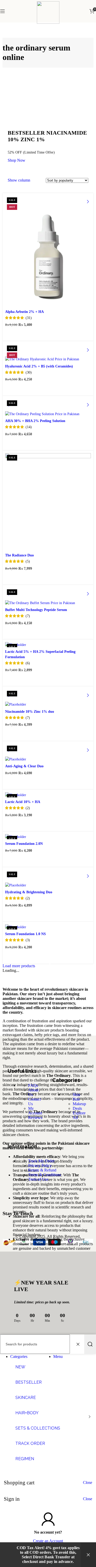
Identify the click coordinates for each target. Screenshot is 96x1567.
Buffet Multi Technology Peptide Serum (36, 610)
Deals (77, 1108)
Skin (76, 1094)
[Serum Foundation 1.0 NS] (48, 926)
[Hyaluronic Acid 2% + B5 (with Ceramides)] (48, 353)
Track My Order (41, 1161)
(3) (28, 940)
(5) (28, 561)
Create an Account (48, 1541)
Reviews (35, 1117)
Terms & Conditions (44, 1175)
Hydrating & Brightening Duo (28, 892)
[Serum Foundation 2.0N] (48, 836)
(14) (29, 427)
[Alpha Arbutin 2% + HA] (48, 251)
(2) (28, 808)
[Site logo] (48, 22)
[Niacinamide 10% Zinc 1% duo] (48, 698)
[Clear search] (79, 1344)
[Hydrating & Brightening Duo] (48, 879)
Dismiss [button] (88, 1555)
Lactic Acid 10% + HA (22, 802)
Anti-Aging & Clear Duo (24, 766)
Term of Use (38, 1179)
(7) (28, 616)
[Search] (90, 1344)
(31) (29, 318)
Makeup (79, 1104)
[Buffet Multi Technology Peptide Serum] (48, 596)
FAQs (33, 1085)
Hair (76, 1099)
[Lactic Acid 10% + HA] (48, 794)
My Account (35, 1110)
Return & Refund (42, 1170)
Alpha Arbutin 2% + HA (24, 312)
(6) (28, 663)
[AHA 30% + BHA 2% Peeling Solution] (48, 407)
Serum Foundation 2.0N (24, 844)
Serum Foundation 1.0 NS (25, 934)
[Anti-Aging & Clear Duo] (48, 753)
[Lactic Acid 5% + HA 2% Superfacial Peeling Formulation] (48, 644)
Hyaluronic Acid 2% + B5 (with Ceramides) (39, 366)
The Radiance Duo (19, 555)
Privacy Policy (40, 1165)
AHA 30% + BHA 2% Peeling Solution (35, 421)
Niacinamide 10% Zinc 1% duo (29, 711)
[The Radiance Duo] (48, 502)
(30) (29, 372)
